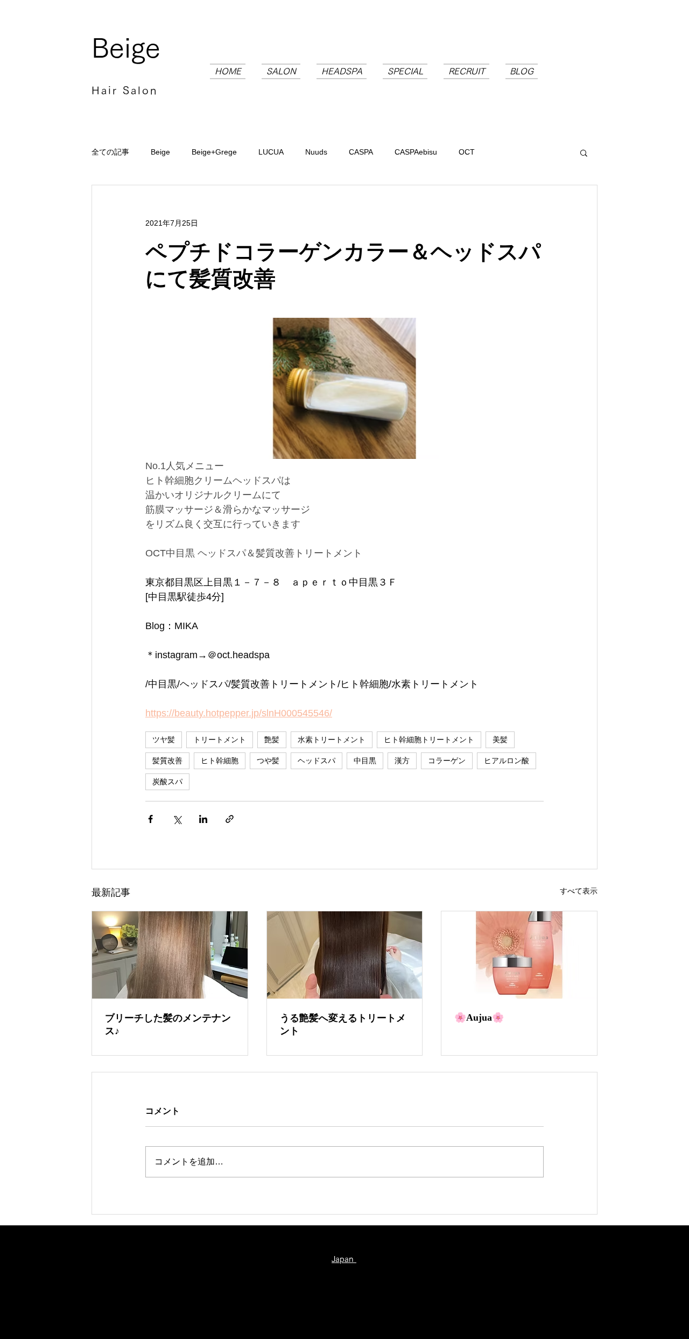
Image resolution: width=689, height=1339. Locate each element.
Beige (126, 47)
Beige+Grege (214, 152)
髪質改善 (167, 760)
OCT (467, 152)
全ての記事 (110, 152)
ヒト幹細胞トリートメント (429, 739)
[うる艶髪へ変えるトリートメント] (345, 955)
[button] (584, 152)
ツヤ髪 (163, 739)
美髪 (500, 739)
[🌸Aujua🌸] (519, 955)
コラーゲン (447, 760)
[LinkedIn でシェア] (203, 819)
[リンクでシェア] (229, 819)
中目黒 (365, 760)
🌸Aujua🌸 (479, 1017)
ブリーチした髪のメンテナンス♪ (168, 1024)
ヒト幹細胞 (219, 760)
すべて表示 (578, 891)
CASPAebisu (416, 152)
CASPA (361, 152)
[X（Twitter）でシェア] (177, 819)
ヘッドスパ (316, 760)
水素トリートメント (331, 739)
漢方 (402, 760)
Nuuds (316, 152)
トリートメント (219, 739)
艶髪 (271, 739)
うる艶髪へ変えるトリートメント (343, 1024)
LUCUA (271, 152)
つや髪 (268, 760)
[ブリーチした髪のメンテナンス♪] (170, 955)
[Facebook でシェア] (150, 819)
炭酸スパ (167, 781)
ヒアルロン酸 (506, 760)
